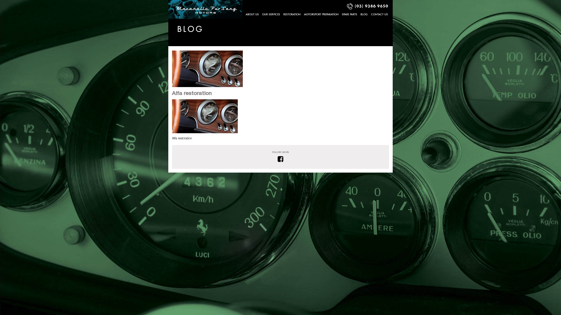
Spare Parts (349, 14)
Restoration (292, 14)
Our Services (271, 14)
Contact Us (379, 14)
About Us (252, 14)
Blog (364, 14)
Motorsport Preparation (321, 14)
